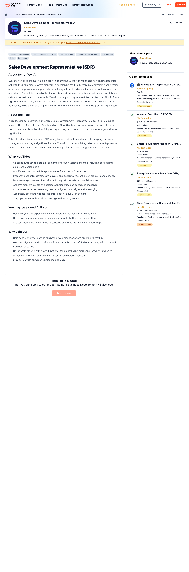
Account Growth (143, 128)
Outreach (157, 98)
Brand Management (164, 158)
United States (61, 35)
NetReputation (144, 118)
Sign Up (181, 4)
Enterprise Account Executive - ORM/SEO (159, 173)
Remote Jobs (34, 4)
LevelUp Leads (144, 207)
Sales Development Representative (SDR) (51, 22)
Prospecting (107, 54)
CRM (171, 128)
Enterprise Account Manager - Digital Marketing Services (159, 143)
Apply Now (65, 293)
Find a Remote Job (57, 4)
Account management (146, 158)
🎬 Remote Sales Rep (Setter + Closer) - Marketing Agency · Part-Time (159, 84)
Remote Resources (82, 4)
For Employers (152, 4)
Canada (50, 35)
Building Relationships (171, 98)
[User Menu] (113, 4)
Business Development (19, 54)
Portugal (178, 95)
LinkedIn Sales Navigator (88, 54)
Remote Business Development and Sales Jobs (38, 14)
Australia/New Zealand (85, 35)
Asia (71, 35)
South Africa (103, 35)
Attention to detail (162, 217)
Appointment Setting (145, 217)
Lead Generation (67, 54)
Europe (41, 35)
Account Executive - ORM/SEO (154, 114)
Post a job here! (126, 4)
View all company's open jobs (156, 62)
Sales (12, 58)
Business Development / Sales (83, 42)
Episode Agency (145, 88)
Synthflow (30, 27)
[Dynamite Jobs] (6, 14)
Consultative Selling (159, 128)
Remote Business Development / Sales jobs (85, 284)
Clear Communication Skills (44, 54)
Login (168, 4)
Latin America (30, 35)
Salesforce (22, 58)
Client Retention (179, 158)
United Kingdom (118, 35)
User (102, 4)
